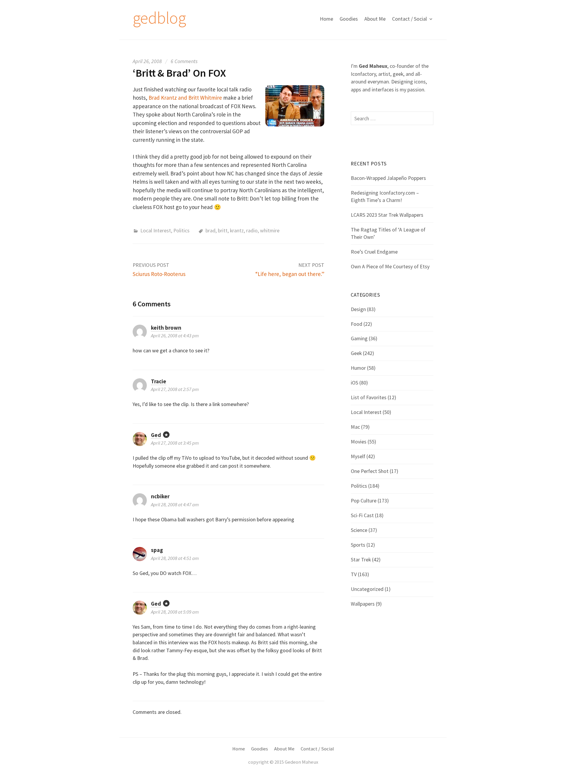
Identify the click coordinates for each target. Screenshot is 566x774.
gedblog (159, 17)
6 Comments (184, 61)
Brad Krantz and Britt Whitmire (185, 97)
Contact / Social (409, 18)
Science (359, 530)
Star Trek (361, 559)
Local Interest (155, 230)
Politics (181, 230)
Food (356, 324)
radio (252, 230)
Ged (156, 434)
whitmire (269, 230)
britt (223, 230)
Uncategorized (367, 589)
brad (210, 230)
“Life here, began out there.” (289, 273)
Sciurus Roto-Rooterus (159, 273)
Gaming (359, 338)
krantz (237, 230)
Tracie (158, 381)
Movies (358, 441)
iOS (354, 382)
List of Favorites (368, 397)
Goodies (349, 18)
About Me (375, 18)
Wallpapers (363, 603)
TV (354, 574)
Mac (355, 426)
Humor (358, 367)
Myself (358, 456)
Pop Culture (363, 500)
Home (326, 18)
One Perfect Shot (370, 471)
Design (358, 309)
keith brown (166, 327)
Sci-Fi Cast (362, 515)
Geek (356, 353)
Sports (358, 544)
